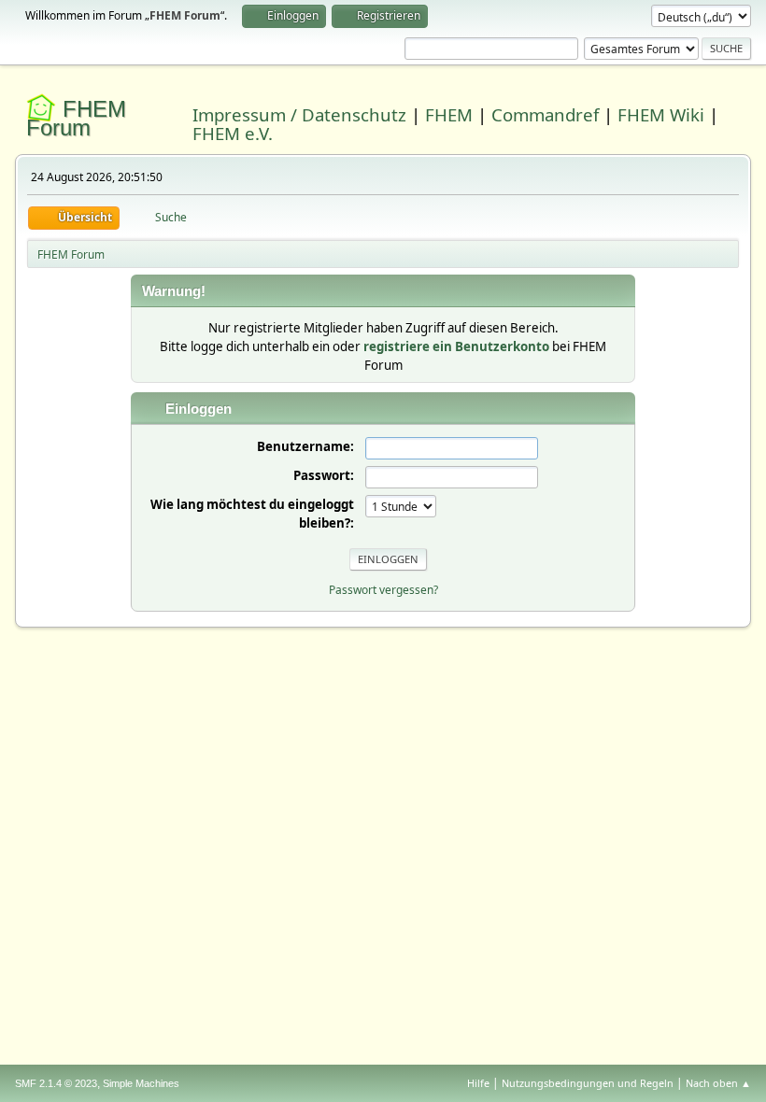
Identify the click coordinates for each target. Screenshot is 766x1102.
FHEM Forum (76, 118)
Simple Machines (141, 1083)
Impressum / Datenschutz (299, 114)
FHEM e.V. (232, 133)
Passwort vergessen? (383, 590)
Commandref (545, 114)
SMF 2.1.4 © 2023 (56, 1083)
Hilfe (478, 1083)
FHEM (449, 114)
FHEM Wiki (660, 114)
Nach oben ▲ (718, 1083)
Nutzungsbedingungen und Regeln (588, 1083)
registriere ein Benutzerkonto (456, 346)
